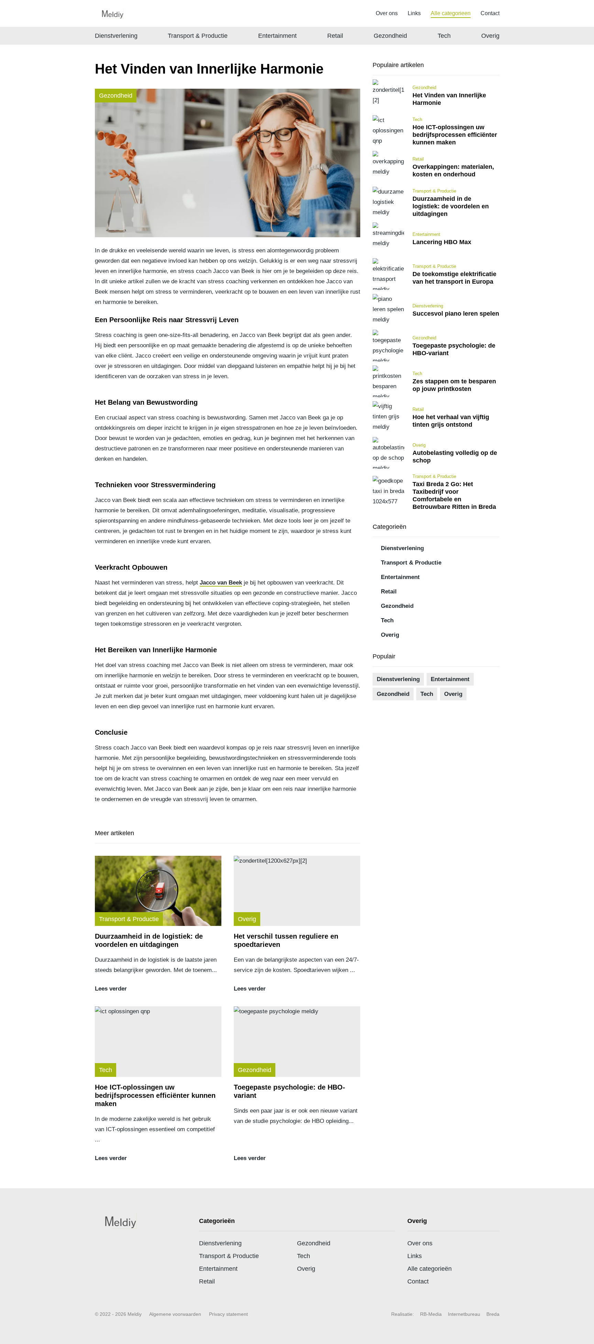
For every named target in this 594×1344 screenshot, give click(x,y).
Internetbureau (464, 1314)
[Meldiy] (111, 13)
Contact (490, 13)
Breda (492, 1314)
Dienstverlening (116, 35)
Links (414, 13)
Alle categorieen (451, 13)
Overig (490, 35)
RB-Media (431, 1314)
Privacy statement (228, 1314)
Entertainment (277, 35)
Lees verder (111, 988)
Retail (335, 35)
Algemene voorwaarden (175, 1314)
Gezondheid (390, 35)
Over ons (387, 13)
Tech (444, 35)
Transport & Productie (198, 35)
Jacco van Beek (221, 582)
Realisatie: (402, 1314)
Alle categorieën (429, 1268)
